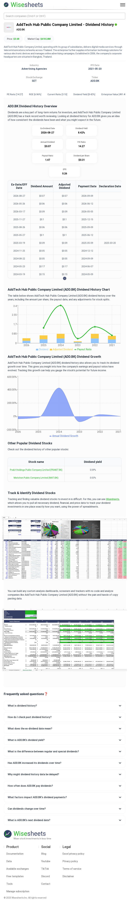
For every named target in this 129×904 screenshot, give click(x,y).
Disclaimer (68, 876)
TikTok (45, 868)
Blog (43, 853)
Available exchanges (17, 868)
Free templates (15, 876)
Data (9, 861)
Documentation (14, 853)
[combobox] (64, 16)
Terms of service (71, 868)
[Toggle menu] (122, 5)
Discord (45, 876)
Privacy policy (70, 861)
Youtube (45, 861)
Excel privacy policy (73, 853)
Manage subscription (17, 891)
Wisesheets (112, 499)
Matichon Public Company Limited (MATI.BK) (36, 477)
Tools (9, 883)
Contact (45, 883)
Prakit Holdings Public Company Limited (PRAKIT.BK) (36, 470)
